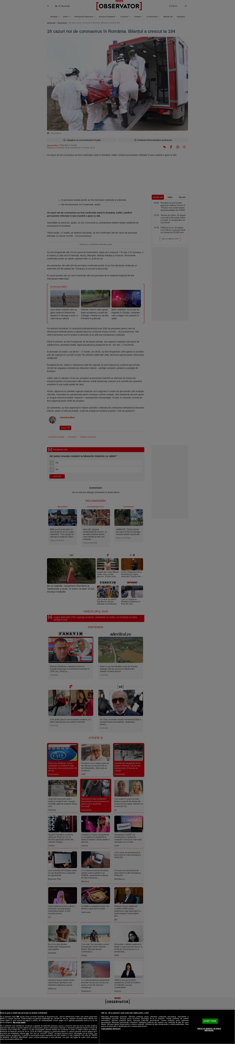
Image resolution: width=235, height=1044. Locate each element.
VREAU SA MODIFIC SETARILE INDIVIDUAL (209, 1030)
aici (27, 1033)
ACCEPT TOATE (210, 1021)
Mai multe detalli (19, 1022)
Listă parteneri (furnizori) (111, 1029)
